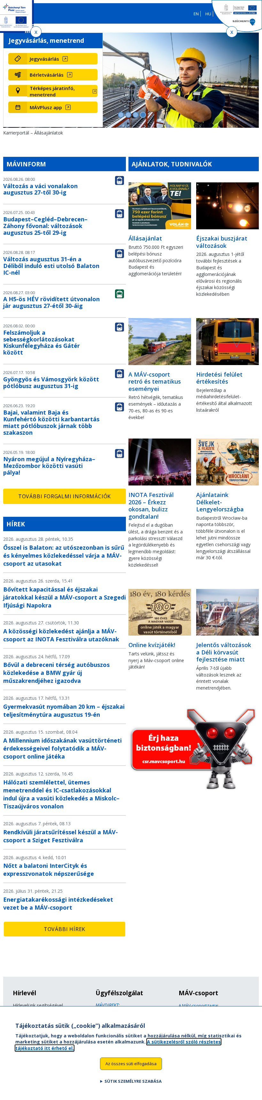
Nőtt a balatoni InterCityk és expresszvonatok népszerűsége (48, 869)
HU (208, 14)
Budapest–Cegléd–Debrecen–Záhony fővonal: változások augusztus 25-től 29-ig (45, 225)
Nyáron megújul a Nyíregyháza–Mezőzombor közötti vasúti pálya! (49, 465)
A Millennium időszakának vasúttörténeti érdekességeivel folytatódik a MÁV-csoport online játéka (62, 748)
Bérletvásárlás (47, 75)
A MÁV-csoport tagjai (198, 1005)
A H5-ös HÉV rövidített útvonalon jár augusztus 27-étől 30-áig (51, 302)
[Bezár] (36, 31)
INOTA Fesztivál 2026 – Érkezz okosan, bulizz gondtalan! (151, 505)
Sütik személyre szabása (133, 1081)
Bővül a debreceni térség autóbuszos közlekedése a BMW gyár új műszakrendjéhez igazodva (56, 672)
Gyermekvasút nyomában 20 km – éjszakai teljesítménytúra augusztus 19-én (64, 710)
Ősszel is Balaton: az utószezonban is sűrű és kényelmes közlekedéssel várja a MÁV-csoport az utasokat (63, 555)
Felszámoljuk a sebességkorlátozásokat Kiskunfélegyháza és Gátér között (41, 342)
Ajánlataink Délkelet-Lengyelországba (220, 502)
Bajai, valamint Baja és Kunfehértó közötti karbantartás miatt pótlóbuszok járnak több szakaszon (51, 422)
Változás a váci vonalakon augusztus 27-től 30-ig (40, 189)
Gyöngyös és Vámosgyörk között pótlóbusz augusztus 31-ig (51, 382)
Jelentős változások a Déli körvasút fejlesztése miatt (223, 652)
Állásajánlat (145, 238)
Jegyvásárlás (44, 59)
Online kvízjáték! (151, 645)
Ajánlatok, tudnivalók (172, 164)
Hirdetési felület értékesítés (219, 378)
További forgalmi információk (64, 496)
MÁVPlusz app (46, 107)
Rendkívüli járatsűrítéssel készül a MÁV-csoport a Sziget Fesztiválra (60, 836)
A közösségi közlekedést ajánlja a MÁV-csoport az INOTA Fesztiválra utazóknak (61, 635)
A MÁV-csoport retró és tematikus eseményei (154, 381)
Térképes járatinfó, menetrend (52, 91)
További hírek (64, 929)
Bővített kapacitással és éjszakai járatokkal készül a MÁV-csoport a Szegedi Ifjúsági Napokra (64, 597)
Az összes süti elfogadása (131, 1063)
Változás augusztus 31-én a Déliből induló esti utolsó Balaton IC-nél (51, 265)
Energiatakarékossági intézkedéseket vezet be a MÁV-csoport (58, 903)
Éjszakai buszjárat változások (221, 241)
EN (196, 14)
